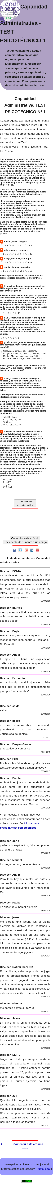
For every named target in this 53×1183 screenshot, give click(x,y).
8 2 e (5, 254)
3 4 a (13, 245)
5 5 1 (22, 271)
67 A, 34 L (7, 487)
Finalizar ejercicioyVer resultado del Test (25, 503)
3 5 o (30, 271)
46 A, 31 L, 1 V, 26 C (12, 425)
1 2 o (30, 262)
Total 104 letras (10, 417)
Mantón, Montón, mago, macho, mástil (20, 356)
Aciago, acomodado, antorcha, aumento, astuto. (24, 353)
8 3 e (30, 254)
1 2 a (13, 262)
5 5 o (13, 271)
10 (19, 313)
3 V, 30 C (7, 485)
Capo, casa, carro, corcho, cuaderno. (20, 351)
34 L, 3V (7, 482)
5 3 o (5, 271)
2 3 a (22, 262)
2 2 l (22, 245)
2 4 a (22, 254)
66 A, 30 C (8, 479)
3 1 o (29, 245)
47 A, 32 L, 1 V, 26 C (12, 420)
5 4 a (13, 254)
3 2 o (5, 245)
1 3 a (5, 262)
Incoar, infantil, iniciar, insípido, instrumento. (23, 359)
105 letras (7, 422)
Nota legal (44, 1168)
